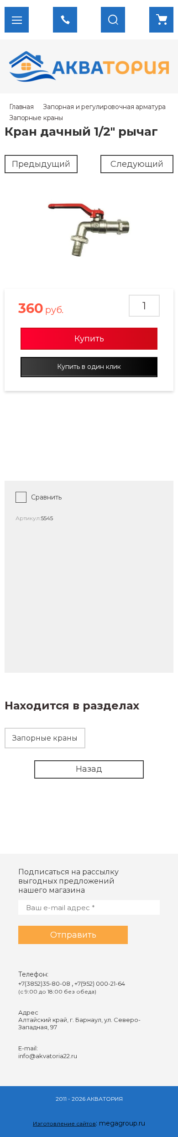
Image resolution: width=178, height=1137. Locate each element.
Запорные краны (36, 118)
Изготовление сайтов (64, 1123)
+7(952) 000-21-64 (99, 983)
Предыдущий (41, 164)
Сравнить (46, 497)
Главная (21, 107)
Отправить (73, 935)
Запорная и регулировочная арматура (104, 107)
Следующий (136, 164)
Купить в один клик (89, 367)
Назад (89, 769)
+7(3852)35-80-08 (45, 983)
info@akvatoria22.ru (47, 1056)
